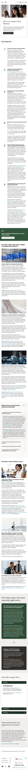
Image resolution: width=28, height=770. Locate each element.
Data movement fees (20, 212)
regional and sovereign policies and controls (12, 389)
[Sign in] (23, 2)
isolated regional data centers (14, 626)
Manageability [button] (6, 708)
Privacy (10, 758)
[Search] (18, 2)
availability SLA (17, 692)
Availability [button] (5, 682)
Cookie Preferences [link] (5, 760)
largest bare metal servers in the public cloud (13, 610)
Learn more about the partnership (8, 237)
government (12, 419)
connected (22, 429)
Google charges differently (18, 165)
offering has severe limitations (10, 630)
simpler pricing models (17, 186)
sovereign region (11, 265)
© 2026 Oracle (4, 758)
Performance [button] (5, 712)
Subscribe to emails (5, 762)
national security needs (7, 394)
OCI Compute (10, 71)
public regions (14, 385)
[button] (2, 2)
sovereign (5, 419)
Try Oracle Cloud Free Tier (8, 33)
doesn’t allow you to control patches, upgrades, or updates (13, 506)
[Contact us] (25, 2)
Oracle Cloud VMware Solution (8, 482)
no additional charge (14, 200)
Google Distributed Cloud (14, 429)
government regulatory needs (8, 343)
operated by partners (17, 285)
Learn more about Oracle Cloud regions (10, 743)
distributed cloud (9, 424)
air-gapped (6, 430)
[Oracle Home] (5, 2)
